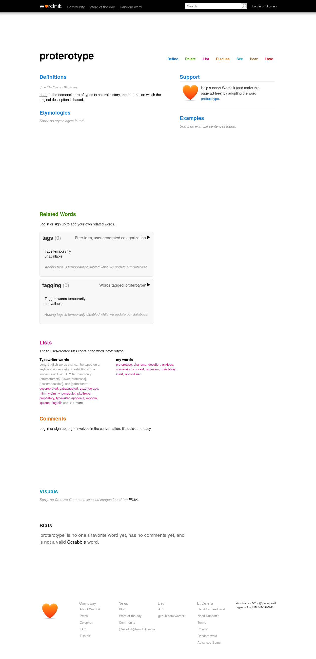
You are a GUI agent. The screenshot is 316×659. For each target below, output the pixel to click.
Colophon (86, 622)
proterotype (210, 98)
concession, (124, 369)
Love (269, 58)
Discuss (223, 58)
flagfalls (57, 402)
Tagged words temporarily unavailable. (65, 301)
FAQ (83, 629)
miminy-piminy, (50, 393)
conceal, (139, 369)
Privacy (203, 629)
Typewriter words (54, 359)
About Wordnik (90, 609)
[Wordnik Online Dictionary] (51, 6)
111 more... (77, 402)
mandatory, (168, 369)
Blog (122, 609)
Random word (131, 6)
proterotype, (125, 364)
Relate (190, 58)
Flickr (133, 499)
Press (84, 615)
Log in (44, 223)
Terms (202, 622)
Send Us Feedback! (211, 609)
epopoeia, (78, 398)
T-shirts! (85, 635)
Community (76, 6)
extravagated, (70, 388)
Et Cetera (205, 603)
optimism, (153, 369)
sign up (60, 223)
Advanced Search (210, 642)
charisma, (141, 364)
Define (172, 58)
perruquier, (69, 393)
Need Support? (208, 615)
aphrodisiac (133, 374)
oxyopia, (92, 398)
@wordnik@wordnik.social (137, 629)
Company (87, 603)
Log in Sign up (264, 6)
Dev (161, 603)
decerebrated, (50, 388)
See (240, 58)
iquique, (46, 402)
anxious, (168, 364)
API (161, 609)
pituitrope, (84, 393)
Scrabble (76, 541)
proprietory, (48, 398)
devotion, (155, 364)
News (123, 603)
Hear (254, 58)
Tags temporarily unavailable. (58, 253)
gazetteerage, (89, 388)
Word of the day (102, 6)
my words (124, 359)
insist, (120, 374)
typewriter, (63, 398)
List (206, 58)
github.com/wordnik (171, 615)
